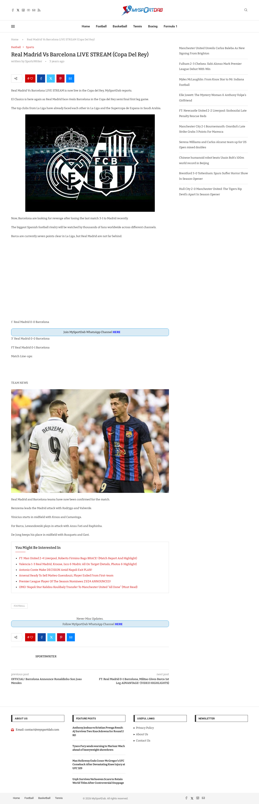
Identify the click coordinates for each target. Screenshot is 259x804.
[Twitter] (18, 10)
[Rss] (39, 10)
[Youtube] (28, 10)
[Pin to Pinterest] (60, 78)
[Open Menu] (13, 26)
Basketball (120, 26)
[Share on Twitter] (51, 78)
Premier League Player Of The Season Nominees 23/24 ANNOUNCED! (65, 581)
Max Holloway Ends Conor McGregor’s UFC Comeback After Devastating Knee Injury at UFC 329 (98, 764)
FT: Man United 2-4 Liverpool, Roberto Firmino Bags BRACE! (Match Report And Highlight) (78, 558)
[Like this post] (31, 78)
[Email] (33, 10)
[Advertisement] (90, 281)
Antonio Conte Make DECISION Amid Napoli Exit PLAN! (55, 570)
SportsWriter (45, 656)
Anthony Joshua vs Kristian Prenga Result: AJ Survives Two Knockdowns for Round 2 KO (98, 731)
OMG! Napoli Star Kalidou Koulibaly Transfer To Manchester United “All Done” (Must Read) (78, 587)
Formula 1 (170, 26)
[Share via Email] (70, 78)
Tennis (137, 26)
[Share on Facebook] (41, 78)
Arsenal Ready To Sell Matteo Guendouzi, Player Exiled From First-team (66, 575)
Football (101, 26)
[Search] (246, 10)
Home (86, 26)
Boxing (153, 26)
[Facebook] (12, 10)
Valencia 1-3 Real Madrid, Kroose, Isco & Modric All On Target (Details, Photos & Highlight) (78, 564)
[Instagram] (23, 10)
